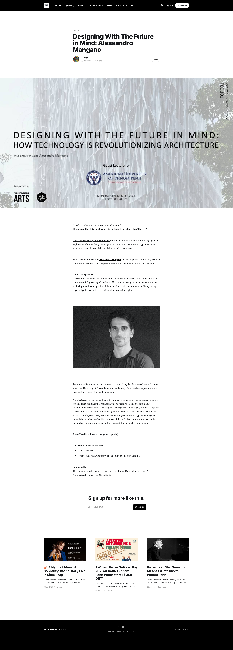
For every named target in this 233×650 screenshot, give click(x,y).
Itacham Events (95, 5)
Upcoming (69, 5)
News (109, 5)
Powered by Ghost (182, 629)
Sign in (169, 5)
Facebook (131, 631)
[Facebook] (123, 627)
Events (81, 5)
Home (58, 5)
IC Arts (84, 58)
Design (76, 30)
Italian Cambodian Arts (52, 629)
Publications (121, 5)
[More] (132, 5)
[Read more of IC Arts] (76, 59)
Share (155, 59)
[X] (119, 627)
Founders (120, 631)
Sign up (111, 631)
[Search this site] (162, 5)
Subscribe (182, 5)
